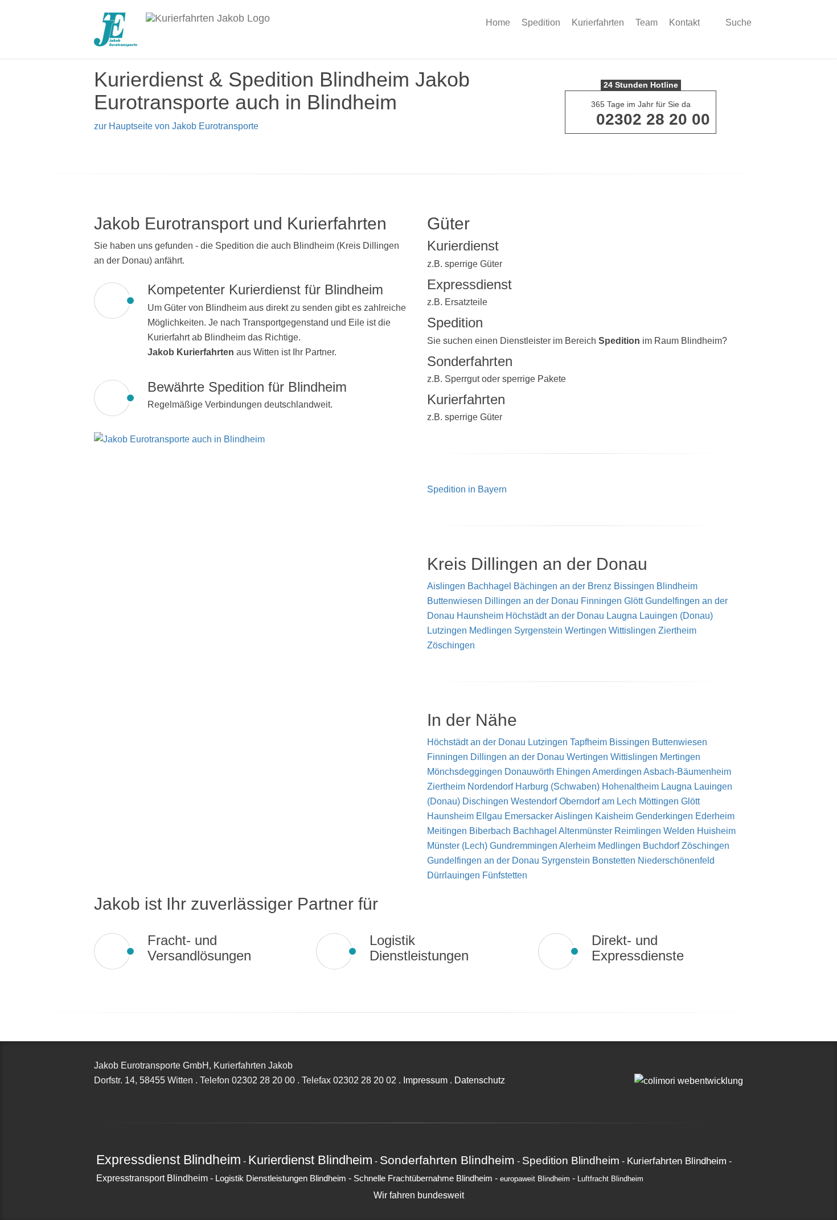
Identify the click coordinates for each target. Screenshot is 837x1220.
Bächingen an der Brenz (563, 586)
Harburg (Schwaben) (558, 786)
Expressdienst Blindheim (168, 1159)
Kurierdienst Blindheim (310, 1160)
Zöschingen (451, 645)
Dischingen (486, 801)
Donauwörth (530, 772)
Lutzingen (447, 630)
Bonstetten (615, 860)
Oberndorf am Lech (599, 801)
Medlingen (490, 630)
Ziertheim (677, 630)
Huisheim (716, 831)
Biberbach (491, 831)
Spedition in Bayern (467, 489)
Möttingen (660, 801)
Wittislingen (632, 630)
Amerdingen (617, 772)
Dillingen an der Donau (531, 601)
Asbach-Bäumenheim (687, 772)
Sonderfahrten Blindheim (447, 1159)
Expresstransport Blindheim (152, 1178)
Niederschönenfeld (676, 860)
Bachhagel (489, 586)
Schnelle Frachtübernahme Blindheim (423, 1178)
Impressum (425, 1080)
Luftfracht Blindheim (610, 1179)
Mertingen (680, 757)
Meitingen (448, 831)
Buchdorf (662, 846)
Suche (737, 22)
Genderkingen (665, 816)
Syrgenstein (538, 630)
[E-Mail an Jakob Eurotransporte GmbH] (637, 1065)
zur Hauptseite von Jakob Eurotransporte (176, 126)
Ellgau (490, 816)
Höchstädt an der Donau (555, 616)
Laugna (621, 616)
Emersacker (529, 816)
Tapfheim (589, 742)
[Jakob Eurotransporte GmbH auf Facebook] (650, 1065)
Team (646, 22)
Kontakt (684, 22)
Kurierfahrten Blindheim (677, 1160)
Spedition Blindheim (570, 1160)
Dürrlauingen (454, 875)
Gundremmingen (524, 846)
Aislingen (446, 586)
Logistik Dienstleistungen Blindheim (280, 1178)
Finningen (601, 601)
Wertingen (585, 630)
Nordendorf (491, 786)
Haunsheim (480, 616)
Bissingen (634, 586)
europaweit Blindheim (535, 1179)
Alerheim (578, 846)
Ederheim (715, 816)
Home (498, 22)
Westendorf (535, 801)
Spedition (541, 22)
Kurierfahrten (598, 22)
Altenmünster (586, 831)
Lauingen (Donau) (676, 616)
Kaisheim (615, 816)
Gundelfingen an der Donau (484, 860)
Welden (680, 831)
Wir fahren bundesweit (419, 1195)
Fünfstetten (504, 875)
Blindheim (677, 586)
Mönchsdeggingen (465, 772)
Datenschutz (479, 1080)
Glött (633, 601)
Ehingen (574, 772)
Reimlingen (638, 831)
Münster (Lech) (458, 846)
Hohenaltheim (631, 786)
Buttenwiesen (454, 601)
